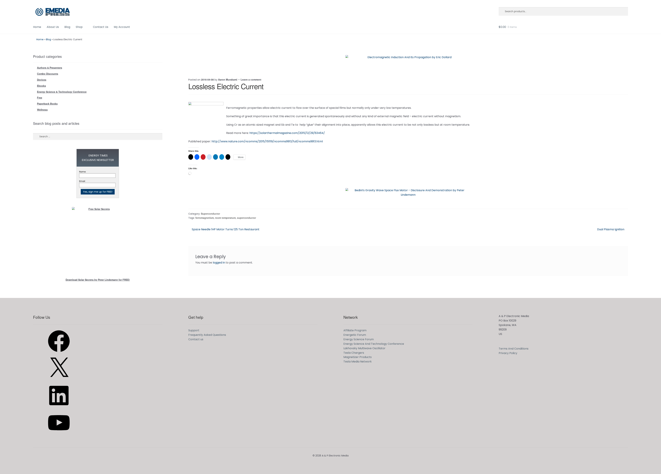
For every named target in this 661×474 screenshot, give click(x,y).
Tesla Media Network (357, 362)
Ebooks (41, 85)
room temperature (225, 217)
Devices (41, 79)
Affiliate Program (354, 330)
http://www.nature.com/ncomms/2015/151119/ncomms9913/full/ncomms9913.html (267, 141)
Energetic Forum (354, 335)
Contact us (195, 339)
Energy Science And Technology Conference (373, 344)
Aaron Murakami (227, 79)
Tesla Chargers (353, 353)
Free (39, 97)
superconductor (246, 217)
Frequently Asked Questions (207, 335)
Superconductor (210, 213)
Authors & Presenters (49, 67)
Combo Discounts (47, 73)
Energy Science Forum (358, 339)
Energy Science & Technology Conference (62, 91)
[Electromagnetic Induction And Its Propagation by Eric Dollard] (408, 63)
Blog (67, 27)
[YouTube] (59, 435)
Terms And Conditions (513, 349)
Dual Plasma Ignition (610, 229)
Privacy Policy (508, 353)
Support (193, 330)
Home (37, 27)
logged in (219, 263)
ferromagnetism (204, 217)
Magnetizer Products (357, 357)
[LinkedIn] (59, 407)
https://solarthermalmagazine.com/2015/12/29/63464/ (287, 133)
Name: (82, 171)
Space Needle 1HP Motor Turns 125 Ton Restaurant (225, 229)
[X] (59, 380)
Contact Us (100, 27)
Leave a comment (251, 79)
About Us (53, 27)
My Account (122, 27)
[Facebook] (59, 353)
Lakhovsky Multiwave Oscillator (364, 348)
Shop (79, 27)
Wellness (42, 109)
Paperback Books (47, 103)
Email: (82, 181)
